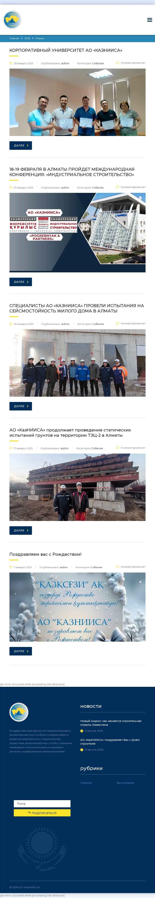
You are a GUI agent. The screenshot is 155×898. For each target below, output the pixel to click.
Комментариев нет (133, 62)
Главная (14, 38)
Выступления (125, 782)
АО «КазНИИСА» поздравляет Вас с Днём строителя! (110, 741)
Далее (19, 145)
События (86, 782)
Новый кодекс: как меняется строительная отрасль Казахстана (110, 722)
